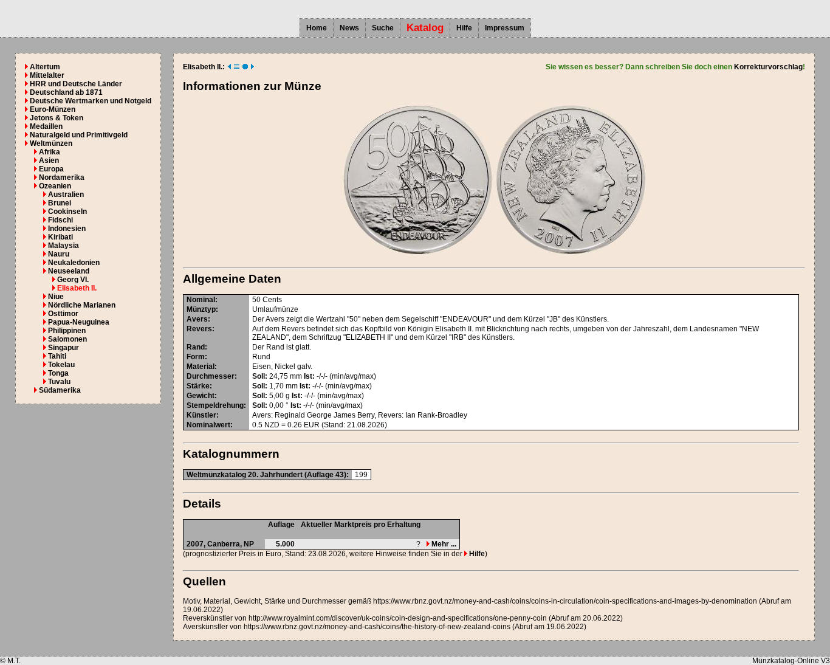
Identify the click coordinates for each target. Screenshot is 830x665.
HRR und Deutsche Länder (76, 84)
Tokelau (61, 364)
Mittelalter (47, 75)
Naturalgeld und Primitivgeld (79, 135)
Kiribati (60, 237)
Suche (383, 28)
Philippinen (67, 330)
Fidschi (60, 220)
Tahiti (57, 356)
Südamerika (60, 390)
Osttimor (63, 313)
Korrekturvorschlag (768, 67)
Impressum (504, 28)
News (349, 28)
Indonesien (67, 228)
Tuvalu (59, 381)
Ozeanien (55, 186)
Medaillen (46, 126)
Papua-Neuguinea (78, 322)
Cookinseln (67, 211)
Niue (56, 296)
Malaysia (63, 245)
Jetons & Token (56, 118)
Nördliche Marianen (81, 305)
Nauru (58, 254)
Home (316, 28)
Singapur (63, 347)
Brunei (59, 203)
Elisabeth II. (77, 288)
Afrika (49, 152)
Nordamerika (61, 177)
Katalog (425, 27)
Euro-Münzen (52, 109)
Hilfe (464, 28)
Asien (49, 160)
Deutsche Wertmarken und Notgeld (90, 101)
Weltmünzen (51, 143)
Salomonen (67, 339)
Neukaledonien (74, 262)
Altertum (45, 67)
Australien (66, 194)
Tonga (58, 373)
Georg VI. (73, 279)
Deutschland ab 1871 (66, 92)
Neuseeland (68, 271)
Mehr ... (443, 544)
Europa (51, 169)
